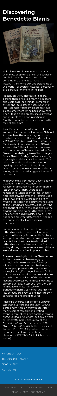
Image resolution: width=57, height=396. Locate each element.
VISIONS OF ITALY (11, 353)
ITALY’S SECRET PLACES (15, 359)
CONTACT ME (9, 369)
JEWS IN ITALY (10, 364)
